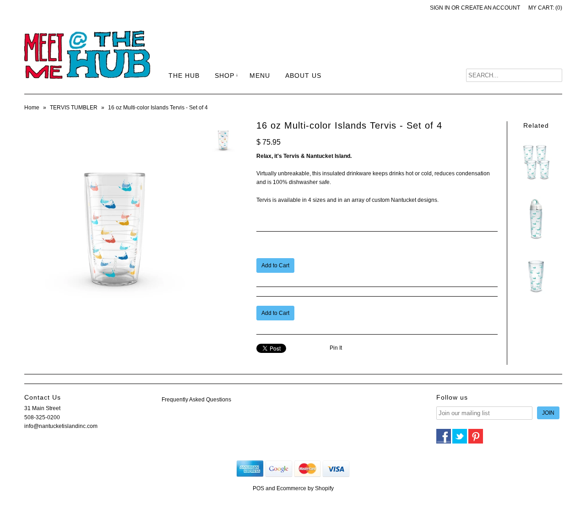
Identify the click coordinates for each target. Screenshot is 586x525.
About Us (303, 75)
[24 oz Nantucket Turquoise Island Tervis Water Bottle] (536, 240)
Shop (224, 75)
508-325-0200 (42, 417)
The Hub (184, 75)
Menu (260, 75)
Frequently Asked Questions (196, 399)
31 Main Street (42, 408)
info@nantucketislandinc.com (61, 426)
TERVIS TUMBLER (74, 107)
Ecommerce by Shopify (305, 488)
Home (31, 107)
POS (258, 488)
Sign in (440, 8)
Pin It (336, 348)
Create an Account (490, 8)
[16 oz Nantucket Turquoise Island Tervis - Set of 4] (536, 182)
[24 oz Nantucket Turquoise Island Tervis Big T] (536, 296)
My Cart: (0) (545, 8)
